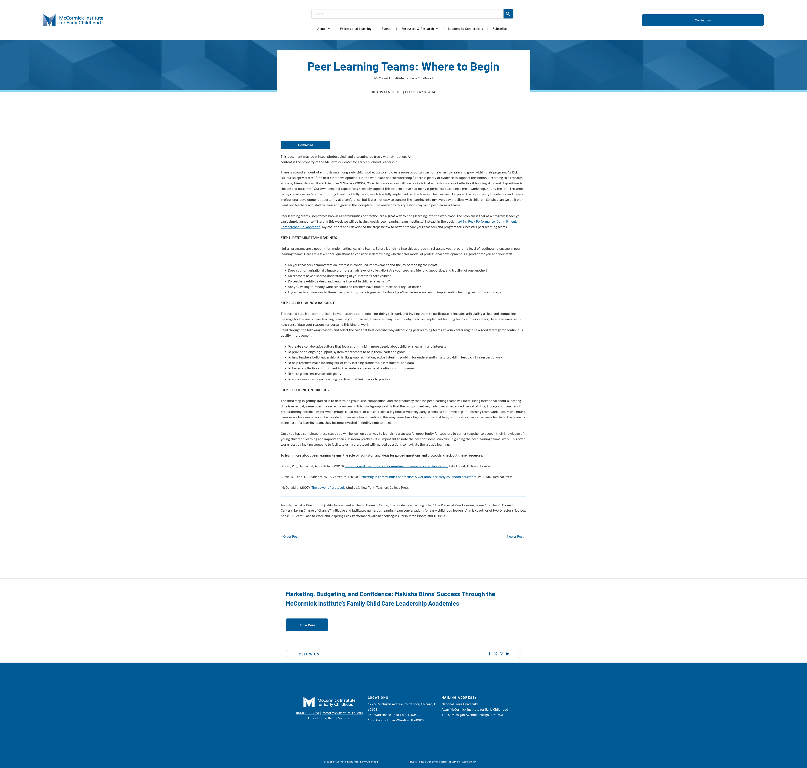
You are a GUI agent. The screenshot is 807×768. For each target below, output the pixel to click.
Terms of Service (450, 761)
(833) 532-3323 (307, 713)
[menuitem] (324, 28)
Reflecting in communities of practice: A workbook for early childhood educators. (418, 477)
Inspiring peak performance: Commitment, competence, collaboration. (396, 466)
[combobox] (407, 13)
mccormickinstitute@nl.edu (342, 713)
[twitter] (495, 654)
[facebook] (489, 654)
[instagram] (501, 654)
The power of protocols (328, 487)
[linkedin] (507, 654)
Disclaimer (432, 761)
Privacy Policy (416, 761)
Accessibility (469, 761)
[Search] (508, 13)
